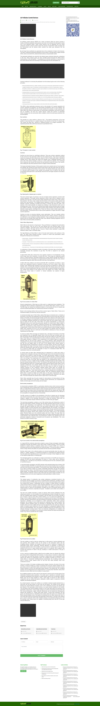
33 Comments (35, 20)
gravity (51, 22)
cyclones (33, 22)
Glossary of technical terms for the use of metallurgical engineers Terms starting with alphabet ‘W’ (70, 678)
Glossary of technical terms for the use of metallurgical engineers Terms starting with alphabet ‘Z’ (70, 668)
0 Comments (54, 633)
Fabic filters (47, 22)
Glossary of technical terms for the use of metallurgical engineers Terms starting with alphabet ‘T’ (70, 689)
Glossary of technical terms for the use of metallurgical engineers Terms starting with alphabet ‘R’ (71, 696)
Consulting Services (33, 6)
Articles (49, 6)
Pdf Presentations (70, 6)
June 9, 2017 (29, 20)
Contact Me (76, 6)
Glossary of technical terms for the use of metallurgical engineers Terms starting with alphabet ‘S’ (70, 693)
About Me (26, 6)
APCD (30, 22)
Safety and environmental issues (47, 671)
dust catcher (37, 22)
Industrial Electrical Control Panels (41, 629)
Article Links (54, 6)
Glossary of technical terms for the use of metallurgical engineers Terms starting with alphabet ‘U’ (70, 685)
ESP (40, 22)
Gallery (45, 6)
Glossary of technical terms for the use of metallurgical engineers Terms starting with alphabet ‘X (70, 675)
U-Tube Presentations (61, 6)
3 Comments (39, 633)
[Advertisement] (28, 30)
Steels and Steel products (46, 678)
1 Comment (24, 633)
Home (22, 6)
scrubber (53, 22)
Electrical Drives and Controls (25, 629)
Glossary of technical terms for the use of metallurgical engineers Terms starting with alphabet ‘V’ (70, 682)
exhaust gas (43, 22)
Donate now (56, 2)
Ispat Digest (28, 9)
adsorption (27, 22)
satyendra (23, 20)
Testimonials (40, 6)
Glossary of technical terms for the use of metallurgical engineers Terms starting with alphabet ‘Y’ (70, 671)
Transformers (53, 629)
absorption (23, 22)
